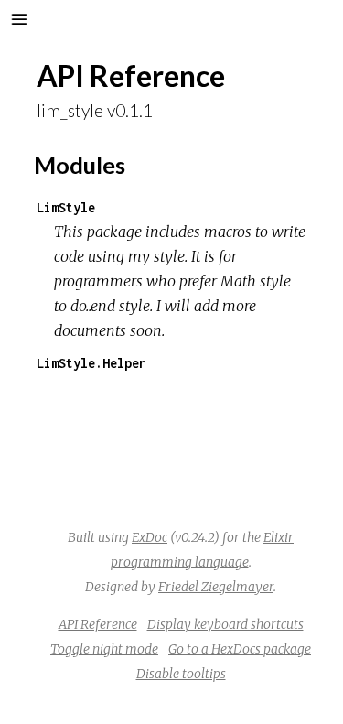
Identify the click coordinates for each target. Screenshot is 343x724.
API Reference (98, 624)
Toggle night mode (104, 649)
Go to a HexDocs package (239, 649)
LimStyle (66, 207)
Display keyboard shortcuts (225, 624)
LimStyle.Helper (91, 363)
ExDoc (149, 537)
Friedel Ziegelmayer (215, 586)
